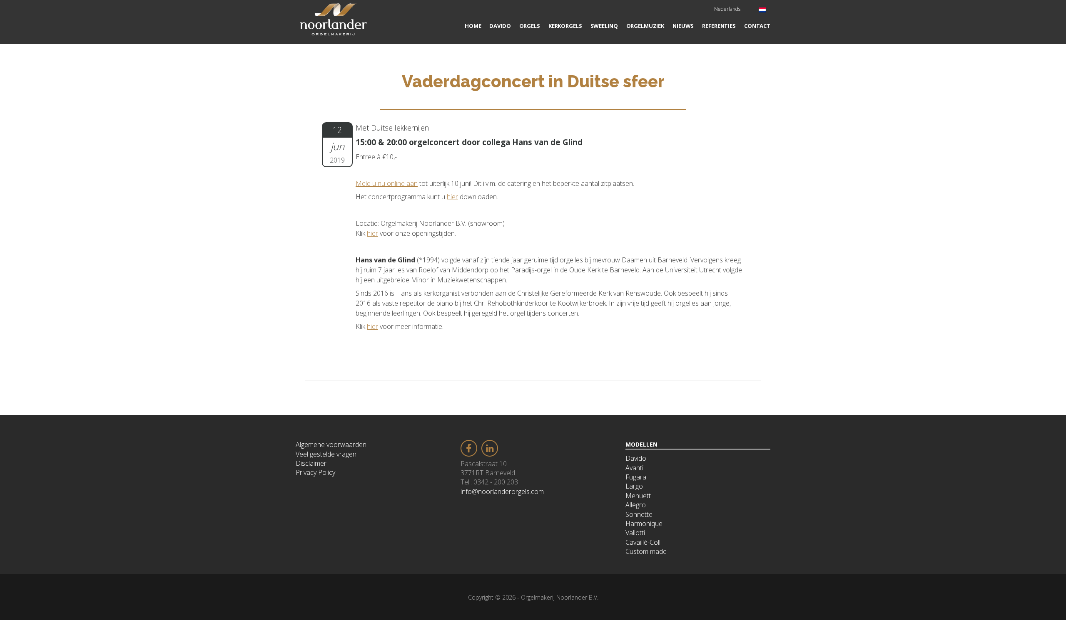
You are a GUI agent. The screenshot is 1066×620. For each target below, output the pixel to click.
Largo (634, 486)
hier (452, 196)
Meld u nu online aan (387, 183)
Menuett (638, 495)
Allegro (635, 504)
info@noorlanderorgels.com (502, 491)
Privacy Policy (315, 472)
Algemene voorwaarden (331, 444)
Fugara (635, 477)
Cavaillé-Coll (642, 542)
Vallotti (635, 532)
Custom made (646, 551)
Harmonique (644, 523)
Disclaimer (311, 463)
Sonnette (639, 514)
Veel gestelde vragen (326, 454)
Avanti (634, 467)
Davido (635, 458)
